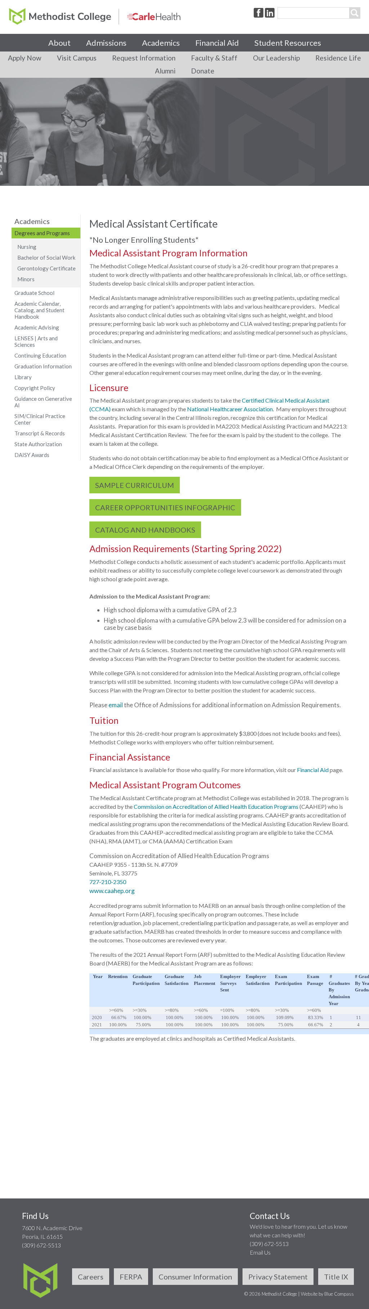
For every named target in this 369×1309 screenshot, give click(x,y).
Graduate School (34, 293)
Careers (90, 1276)
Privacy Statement (278, 1276)
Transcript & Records (39, 433)
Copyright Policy (34, 388)
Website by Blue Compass (327, 1294)
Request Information (143, 58)
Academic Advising (36, 327)
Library (23, 377)
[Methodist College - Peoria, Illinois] (95, 16)
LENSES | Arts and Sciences (36, 341)
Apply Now (24, 58)
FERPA (131, 1276)
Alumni (165, 71)
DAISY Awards (31, 455)
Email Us (260, 1252)
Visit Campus (77, 58)
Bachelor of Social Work (46, 257)
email (116, 705)
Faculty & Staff (214, 58)
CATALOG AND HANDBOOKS (145, 529)
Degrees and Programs (42, 233)
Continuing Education (40, 355)
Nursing (26, 246)
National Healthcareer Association (230, 408)
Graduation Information (43, 366)
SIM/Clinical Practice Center (39, 419)
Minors (26, 279)
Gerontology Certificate (46, 268)
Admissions (106, 43)
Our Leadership (276, 58)
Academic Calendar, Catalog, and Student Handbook (39, 310)
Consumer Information (195, 1276)
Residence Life (338, 58)
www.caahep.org (112, 891)
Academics (161, 43)
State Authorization (38, 444)
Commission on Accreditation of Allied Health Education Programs (216, 806)
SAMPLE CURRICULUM (134, 485)
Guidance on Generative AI (43, 401)
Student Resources (287, 43)
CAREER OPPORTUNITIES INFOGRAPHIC (165, 507)
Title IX (336, 1276)
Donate (202, 71)
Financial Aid (217, 43)
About (59, 43)
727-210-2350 (107, 881)
